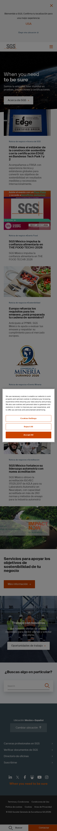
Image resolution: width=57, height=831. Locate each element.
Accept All (28, 435)
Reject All (28, 426)
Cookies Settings (28, 418)
